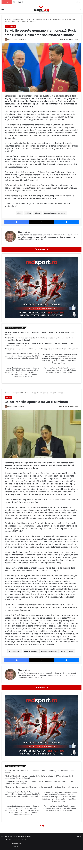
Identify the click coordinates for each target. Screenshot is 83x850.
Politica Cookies (16, 843)
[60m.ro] (41, 9)
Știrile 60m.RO (18, 19)
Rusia (38, 213)
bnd (19, 213)
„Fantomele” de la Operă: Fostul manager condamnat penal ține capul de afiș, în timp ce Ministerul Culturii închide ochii (59, 370)
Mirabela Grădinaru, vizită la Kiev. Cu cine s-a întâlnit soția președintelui (40, 2)
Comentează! (41, 249)
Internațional (29, 19)
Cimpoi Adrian (12, 40)
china (29, 213)
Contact (16, 846)
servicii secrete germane (55, 213)
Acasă (8, 19)
